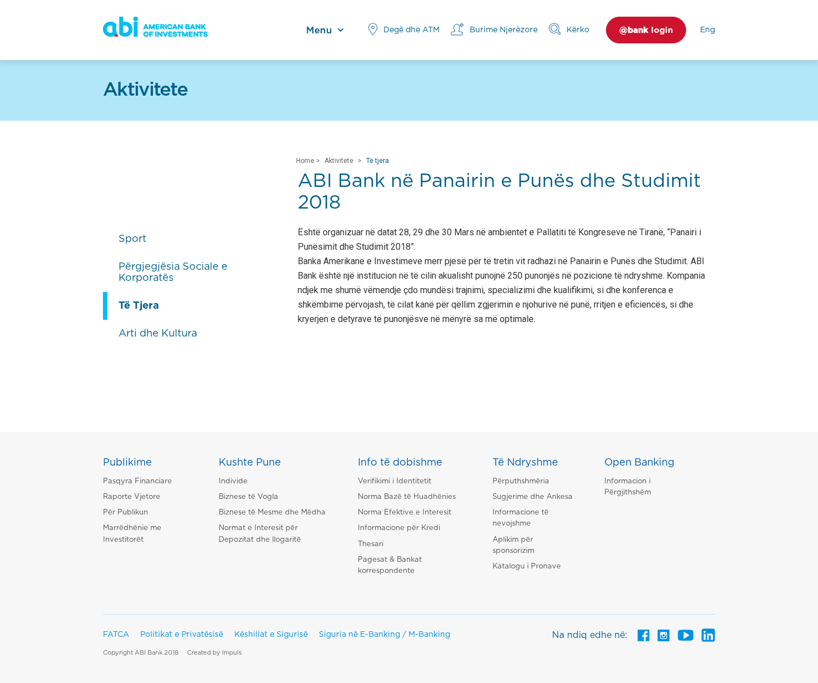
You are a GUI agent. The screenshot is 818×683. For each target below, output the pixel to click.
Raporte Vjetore (131, 497)
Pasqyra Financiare (137, 481)
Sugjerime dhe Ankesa (532, 497)
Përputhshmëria (520, 481)
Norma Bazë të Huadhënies (407, 497)
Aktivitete (338, 161)
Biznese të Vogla (248, 497)
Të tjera (377, 161)
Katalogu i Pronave (526, 566)
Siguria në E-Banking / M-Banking (384, 635)
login (646, 30)
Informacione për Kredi (399, 528)
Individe (233, 481)
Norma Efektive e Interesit (404, 512)
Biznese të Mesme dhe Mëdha (272, 512)
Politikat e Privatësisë (181, 635)
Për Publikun (125, 512)
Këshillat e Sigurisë (271, 635)
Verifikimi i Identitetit (394, 481)
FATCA (116, 635)
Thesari (370, 544)
